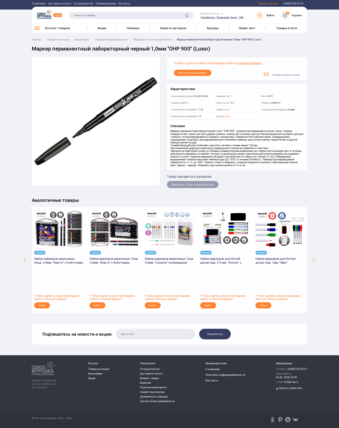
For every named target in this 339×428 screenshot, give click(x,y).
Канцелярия (95, 373)
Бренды (213, 28)
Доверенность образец (154, 396)
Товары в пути (286, 28)
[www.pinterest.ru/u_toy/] (272, 419)
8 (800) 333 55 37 (297, 369)
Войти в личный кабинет (192, 73)
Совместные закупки (152, 392)
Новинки (133, 28)
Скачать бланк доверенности (157, 401)
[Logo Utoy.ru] (49, 14)
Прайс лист (247, 28)
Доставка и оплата (59, 3)
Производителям (106, 3)
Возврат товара (149, 378)
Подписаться (215, 334)
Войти (42, 305)
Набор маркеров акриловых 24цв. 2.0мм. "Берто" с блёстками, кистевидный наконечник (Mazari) (58, 261)
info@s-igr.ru (291, 382)
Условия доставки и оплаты (286, 75)
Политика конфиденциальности (225, 374)
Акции (101, 28)
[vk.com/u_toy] (295, 419)
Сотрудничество (83, 3)
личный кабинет (250, 63)
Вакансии (145, 382)
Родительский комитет (153, 387)
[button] (25, 260)
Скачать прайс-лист (290, 388)
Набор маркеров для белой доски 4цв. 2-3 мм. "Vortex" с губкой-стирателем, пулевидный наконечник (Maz (224, 261)
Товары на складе (98, 369)
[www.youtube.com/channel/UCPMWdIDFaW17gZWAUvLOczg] (287, 419)
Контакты (124, 3)
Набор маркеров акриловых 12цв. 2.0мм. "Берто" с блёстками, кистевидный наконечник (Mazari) (114, 261)
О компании (39, 3)
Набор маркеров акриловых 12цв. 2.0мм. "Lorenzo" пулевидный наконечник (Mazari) (169, 261)
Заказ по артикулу (173, 28)
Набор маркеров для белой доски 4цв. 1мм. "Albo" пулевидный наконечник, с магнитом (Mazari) (275, 261)
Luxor (227, 116)
